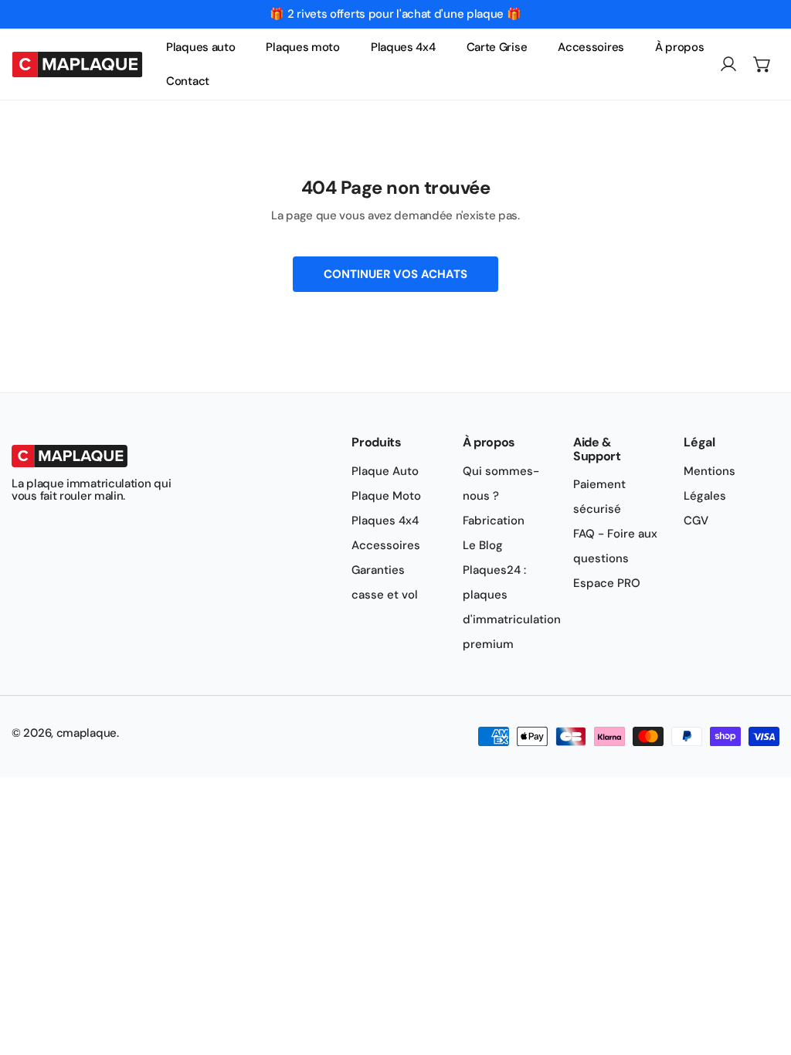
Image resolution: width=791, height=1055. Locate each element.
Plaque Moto (386, 496)
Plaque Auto (385, 471)
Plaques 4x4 (385, 520)
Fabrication (494, 520)
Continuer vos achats (395, 274)
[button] (762, 64)
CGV (696, 520)
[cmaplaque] (77, 63)
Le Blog (483, 545)
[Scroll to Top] (763, 973)
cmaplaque (86, 733)
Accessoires (385, 545)
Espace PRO (606, 583)
